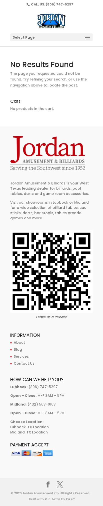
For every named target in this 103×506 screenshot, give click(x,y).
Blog (18, 349)
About (19, 342)
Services (21, 356)
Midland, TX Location (29, 432)
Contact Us (24, 363)
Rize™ (70, 499)
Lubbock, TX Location (29, 426)
